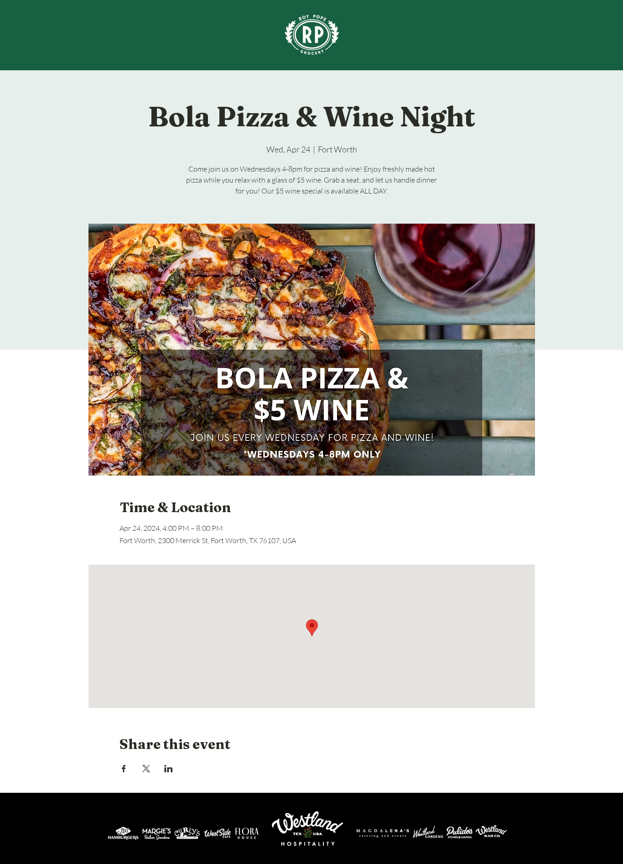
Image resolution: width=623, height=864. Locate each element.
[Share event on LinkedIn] (168, 768)
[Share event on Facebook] (123, 768)
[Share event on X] (146, 768)
